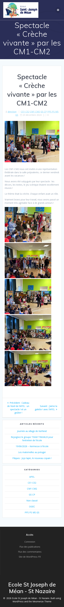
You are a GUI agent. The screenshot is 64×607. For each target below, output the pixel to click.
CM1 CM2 (35, 111)
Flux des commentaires (29, 551)
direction (12, 111)
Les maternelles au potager (32, 452)
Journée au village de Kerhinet (32, 431)
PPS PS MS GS (32, 512)
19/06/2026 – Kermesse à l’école (32, 446)
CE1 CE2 (25, 111)
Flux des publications (29, 546)
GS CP (44, 111)
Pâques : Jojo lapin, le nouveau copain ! (32, 458)
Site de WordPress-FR (30, 556)
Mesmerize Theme (41, 601)
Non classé (32, 500)
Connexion (29, 541)
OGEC (32, 506)
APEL (32, 476)
